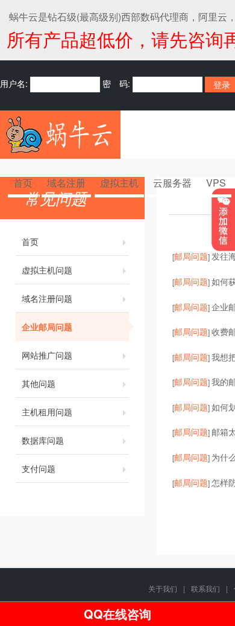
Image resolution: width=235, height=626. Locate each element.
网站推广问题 (47, 355)
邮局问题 (191, 256)
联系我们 (205, 588)
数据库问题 (43, 440)
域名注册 (66, 183)
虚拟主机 (119, 183)
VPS (216, 183)
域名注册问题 (47, 298)
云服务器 (172, 183)
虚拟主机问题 (47, 270)
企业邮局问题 (47, 327)
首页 (23, 183)
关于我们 (162, 588)
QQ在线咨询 (117, 613)
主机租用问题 (47, 412)
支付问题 (38, 468)
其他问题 (38, 383)
